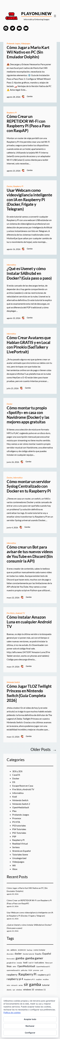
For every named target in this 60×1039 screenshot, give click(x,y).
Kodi (14, 796)
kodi (25, 962)
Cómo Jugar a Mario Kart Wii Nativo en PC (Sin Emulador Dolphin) (28, 52)
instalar (19, 963)
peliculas (24, 970)
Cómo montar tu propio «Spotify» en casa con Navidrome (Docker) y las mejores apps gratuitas (28, 415)
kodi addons (39, 963)
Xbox (14, 869)
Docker (9, 186)
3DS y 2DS (17, 771)
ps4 (41, 970)
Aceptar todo (30, 1019)
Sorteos (16, 847)
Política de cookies (12, 1012)
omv (14, 966)
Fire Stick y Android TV (16, 613)
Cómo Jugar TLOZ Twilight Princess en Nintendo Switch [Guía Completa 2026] (29, 693)
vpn (14, 990)
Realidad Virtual (20, 843)
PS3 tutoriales (19, 825)
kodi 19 (31, 963)
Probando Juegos (13, 43)
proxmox (36, 970)
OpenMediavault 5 (43, 966)
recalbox (46, 979)
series (21, 985)
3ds (8, 950)
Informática (11, 264)
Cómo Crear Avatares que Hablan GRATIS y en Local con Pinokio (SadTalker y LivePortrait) (29, 344)
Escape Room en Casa (22, 785)
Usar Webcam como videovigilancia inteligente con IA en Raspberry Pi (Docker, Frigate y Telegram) (29, 199)
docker (18, 953)
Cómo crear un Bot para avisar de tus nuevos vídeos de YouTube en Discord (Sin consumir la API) (30, 554)
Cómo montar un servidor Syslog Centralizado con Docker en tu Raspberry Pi (29, 486)
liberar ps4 (48, 963)
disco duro (10, 954)
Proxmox (16, 818)
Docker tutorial (28, 954)
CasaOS (16, 774)
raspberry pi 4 (15, 979)
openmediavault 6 (13, 970)
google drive (11, 963)
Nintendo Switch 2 (21, 804)
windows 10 (28, 989)
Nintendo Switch (13, 682)
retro (8, 985)
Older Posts (44, 749)
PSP (14, 836)
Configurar (30, 1032)
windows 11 (40, 989)
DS (13, 782)
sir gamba (32, 984)
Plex (14, 811)
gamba (20, 958)
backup (29, 950)
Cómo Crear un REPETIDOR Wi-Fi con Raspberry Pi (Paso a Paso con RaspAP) (28, 123)
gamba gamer (34, 958)
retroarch (14, 985)
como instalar (39, 950)
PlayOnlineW (36, 13)
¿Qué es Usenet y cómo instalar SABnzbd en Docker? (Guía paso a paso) (29, 273)
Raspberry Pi (12, 112)
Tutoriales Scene (20, 854)
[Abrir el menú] (55, 16)
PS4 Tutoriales (19, 829)
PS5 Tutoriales (19, 832)
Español (46, 953)
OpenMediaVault (20, 807)
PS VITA (16, 822)
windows (19, 990)
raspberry (12, 974)
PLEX (30, 970)
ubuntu (9, 990)
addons (13, 950)
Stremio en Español (21, 850)
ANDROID (22, 950)
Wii (14, 865)
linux (9, 966)
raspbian (39, 979)
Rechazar (30, 1026)
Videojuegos (25, 43)
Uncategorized (19, 858)
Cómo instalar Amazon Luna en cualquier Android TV (29, 622)
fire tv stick (11, 959)
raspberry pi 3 (44, 974)
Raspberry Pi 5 (29, 979)
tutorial (45, 985)
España (38, 954)
